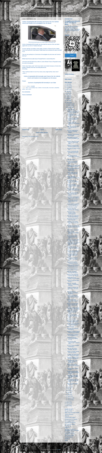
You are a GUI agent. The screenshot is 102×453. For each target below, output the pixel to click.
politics (23, 89)
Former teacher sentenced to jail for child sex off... (73, 265)
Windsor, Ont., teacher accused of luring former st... (73, 365)
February (70, 398)
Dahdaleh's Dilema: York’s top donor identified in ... (73, 358)
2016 (67, 102)
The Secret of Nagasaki (72, 267)
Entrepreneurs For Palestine (71, 419)
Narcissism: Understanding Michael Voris (73, 135)
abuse (27, 87)
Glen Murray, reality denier (73, 229)
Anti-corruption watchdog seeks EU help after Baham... (72, 194)
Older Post (58, 129)
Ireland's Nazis (70, 326)
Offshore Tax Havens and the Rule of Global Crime (73, 146)
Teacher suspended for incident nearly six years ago (73, 296)
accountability (32, 87)
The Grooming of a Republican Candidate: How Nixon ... (72, 292)
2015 (67, 402)
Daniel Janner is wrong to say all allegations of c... (73, 335)
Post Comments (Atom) (33, 136)
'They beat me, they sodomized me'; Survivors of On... (73, 342)
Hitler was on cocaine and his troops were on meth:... (73, 127)
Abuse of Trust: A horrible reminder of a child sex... (73, 275)
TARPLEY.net (68, 425)
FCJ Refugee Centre (69, 432)
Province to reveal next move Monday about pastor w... (72, 237)
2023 (67, 89)
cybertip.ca (67, 438)
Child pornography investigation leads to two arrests (73, 177)
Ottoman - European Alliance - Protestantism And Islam (73, 284)
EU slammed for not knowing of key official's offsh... (73, 181)
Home (23, 13)
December (70, 104)
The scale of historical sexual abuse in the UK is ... (73, 156)
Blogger (59, 449)
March (69, 396)
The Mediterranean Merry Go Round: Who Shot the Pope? (72, 23)
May (69, 392)
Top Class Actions (69, 437)
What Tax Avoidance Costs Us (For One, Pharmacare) (73, 169)
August (69, 387)
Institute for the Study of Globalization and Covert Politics (72, 430)
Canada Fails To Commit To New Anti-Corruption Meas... (73, 244)
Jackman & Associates (70, 433)
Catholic (40, 87)
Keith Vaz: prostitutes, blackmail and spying (72, 272)
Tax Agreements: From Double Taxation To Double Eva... (72, 361)
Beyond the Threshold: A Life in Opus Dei (72, 219)
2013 (67, 405)
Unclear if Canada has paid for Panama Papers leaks (73, 308)
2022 (67, 91)
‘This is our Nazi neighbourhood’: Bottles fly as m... (73, 232)
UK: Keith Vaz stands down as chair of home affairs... (73, 355)
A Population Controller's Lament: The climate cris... (72, 259)
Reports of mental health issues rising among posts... (72, 305)
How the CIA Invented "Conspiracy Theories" (72, 263)
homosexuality (45, 87)
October (69, 107)
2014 (67, 403)
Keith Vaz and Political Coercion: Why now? (72, 349)
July (69, 388)
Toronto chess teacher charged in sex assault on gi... (73, 248)
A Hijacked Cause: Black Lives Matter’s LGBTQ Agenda (72, 376)
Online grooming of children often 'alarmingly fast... (73, 324)
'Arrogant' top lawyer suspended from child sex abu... (73, 123)
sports (29, 89)
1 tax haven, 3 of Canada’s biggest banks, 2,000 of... (73, 197)
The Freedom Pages (69, 435)
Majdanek (67, 415)
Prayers (35, 15)
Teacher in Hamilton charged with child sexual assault (73, 185)
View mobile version (42, 132)
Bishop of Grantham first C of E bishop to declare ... (73, 321)
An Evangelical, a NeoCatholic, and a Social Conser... (73, 115)
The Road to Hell (43, 15)
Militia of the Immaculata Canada (72, 412)
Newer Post (25, 129)
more (24, 73)
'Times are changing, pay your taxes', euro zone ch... (72, 288)
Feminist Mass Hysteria (72, 269)
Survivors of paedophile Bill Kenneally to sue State (42, 82)
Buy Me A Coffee (31, 13)
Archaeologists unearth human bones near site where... (72, 380)
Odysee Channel (41, 13)
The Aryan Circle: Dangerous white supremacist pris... (71, 212)
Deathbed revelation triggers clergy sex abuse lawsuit (73, 332)
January (69, 399)
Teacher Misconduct (26, 15)
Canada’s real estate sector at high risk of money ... (73, 240)
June (69, 390)
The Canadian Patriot (69, 420)
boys (36, 87)
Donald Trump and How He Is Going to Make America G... (73, 227)
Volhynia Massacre (69, 414)
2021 (67, 93)
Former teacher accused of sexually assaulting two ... (73, 204)
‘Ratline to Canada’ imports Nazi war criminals (73, 352)
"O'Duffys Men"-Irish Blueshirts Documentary (73, 209)
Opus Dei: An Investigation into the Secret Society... (73, 216)
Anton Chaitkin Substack (70, 422)
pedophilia (57, 87)
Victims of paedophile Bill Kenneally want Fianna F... (72, 152)
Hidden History (51, 13)
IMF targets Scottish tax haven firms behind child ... (73, 138)
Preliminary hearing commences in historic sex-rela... (72, 338)
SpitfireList (67, 427)
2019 (67, 96)
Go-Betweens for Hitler (72, 206)
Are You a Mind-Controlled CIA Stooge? (73, 346)
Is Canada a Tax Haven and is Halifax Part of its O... (73, 166)
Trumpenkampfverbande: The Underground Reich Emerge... (73, 372)
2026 (67, 84)
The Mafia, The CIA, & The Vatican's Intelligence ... (73, 112)
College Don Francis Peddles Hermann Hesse (73, 278)
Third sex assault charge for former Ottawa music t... (73, 251)
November (70, 105)
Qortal (66, 440)
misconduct (51, 87)
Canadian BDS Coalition (70, 417)
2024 (67, 87)
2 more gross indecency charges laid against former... (72, 255)
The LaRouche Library (70, 424)
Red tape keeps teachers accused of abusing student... (72, 131)
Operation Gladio (71, 159)
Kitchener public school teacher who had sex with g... (73, 190)
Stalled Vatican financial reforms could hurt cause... (72, 312)
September (70, 109)
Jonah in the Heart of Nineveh (36, 6)
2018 (67, 98)
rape (27, 89)
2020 (67, 95)
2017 (67, 100)
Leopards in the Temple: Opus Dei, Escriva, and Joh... (72, 222)
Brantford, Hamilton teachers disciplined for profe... (72, 300)
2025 (67, 85)
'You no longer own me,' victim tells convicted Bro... (72, 173)
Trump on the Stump (71, 319)
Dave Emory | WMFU (62, 13)
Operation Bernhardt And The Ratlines (72, 329)
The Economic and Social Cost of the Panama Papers (72, 119)
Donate (72, 55)
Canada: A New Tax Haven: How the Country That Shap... (73, 142)
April (69, 394)
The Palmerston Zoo (73, 13)
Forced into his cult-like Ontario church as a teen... (72, 162)
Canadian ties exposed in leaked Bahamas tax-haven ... (72, 201)
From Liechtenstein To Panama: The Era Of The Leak (73, 316)
